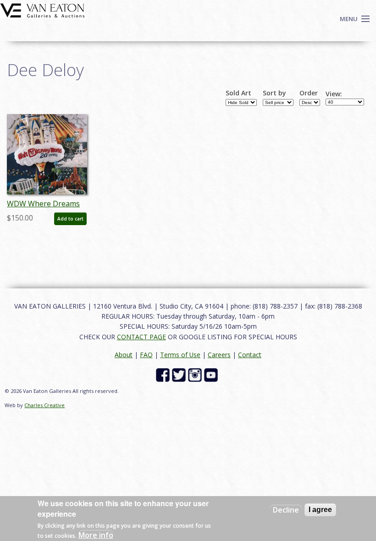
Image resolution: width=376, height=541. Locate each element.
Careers (219, 354)
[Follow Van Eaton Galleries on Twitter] (180, 374)
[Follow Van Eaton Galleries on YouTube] (212, 374)
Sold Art (238, 93)
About (124, 354)
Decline (286, 510)
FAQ (146, 354)
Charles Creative (44, 405)
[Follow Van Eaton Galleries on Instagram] (196, 374)
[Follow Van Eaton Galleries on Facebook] (164, 374)
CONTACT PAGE (141, 336)
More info (95, 535)
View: (334, 94)
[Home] (42, 10)
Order (308, 93)
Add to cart (70, 218)
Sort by (274, 93)
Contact (249, 354)
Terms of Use (180, 354)
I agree (320, 509)
